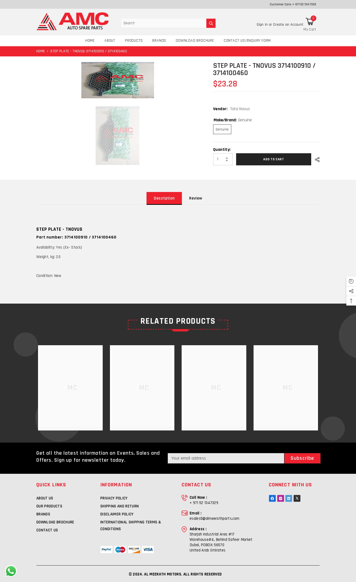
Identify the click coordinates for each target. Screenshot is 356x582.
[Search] (168, 23)
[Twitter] (297, 498)
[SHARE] (315, 159)
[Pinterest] (288, 498)
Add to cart (273, 159)
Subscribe (302, 458)
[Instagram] (280, 498)
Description (164, 198)
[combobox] (163, 23)
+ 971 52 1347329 (304, 4)
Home (40, 51)
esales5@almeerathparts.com (214, 518)
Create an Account (288, 24)
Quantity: (222, 149)
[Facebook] (272, 498)
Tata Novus (240, 109)
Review (195, 198)
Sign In (263, 24)
